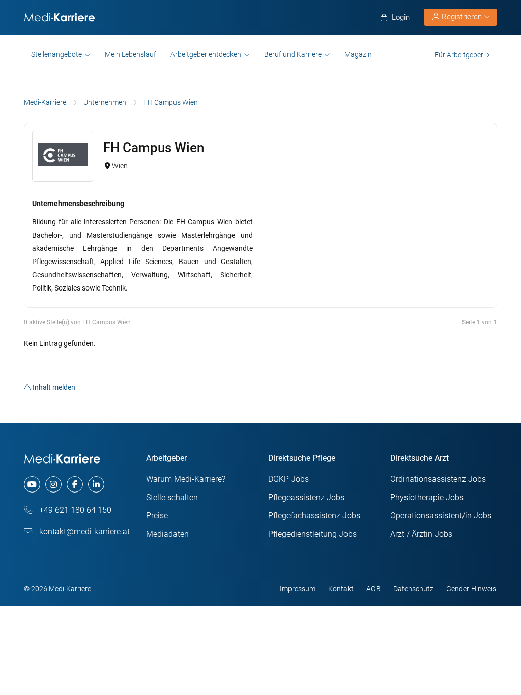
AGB (373, 589)
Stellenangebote (56, 54)
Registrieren (462, 16)
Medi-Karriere (45, 102)
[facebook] (75, 484)
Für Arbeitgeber (459, 54)
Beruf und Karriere (293, 54)
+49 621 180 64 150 (74, 510)
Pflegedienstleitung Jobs (312, 534)
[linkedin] (96, 484)
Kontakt (341, 589)
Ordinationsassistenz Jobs (438, 479)
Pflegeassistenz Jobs (306, 497)
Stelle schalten (172, 497)
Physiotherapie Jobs (427, 497)
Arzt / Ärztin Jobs (421, 534)
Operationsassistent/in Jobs (440, 515)
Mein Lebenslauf (130, 54)
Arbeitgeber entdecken (205, 54)
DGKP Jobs (288, 479)
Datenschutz (413, 589)
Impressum (297, 589)
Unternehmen (104, 102)
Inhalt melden (54, 387)
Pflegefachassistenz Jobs (314, 515)
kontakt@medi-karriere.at (83, 531)
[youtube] (32, 484)
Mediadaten (167, 534)
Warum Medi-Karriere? (185, 479)
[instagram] (53, 484)
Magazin (358, 54)
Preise (157, 515)
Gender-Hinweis (471, 589)
